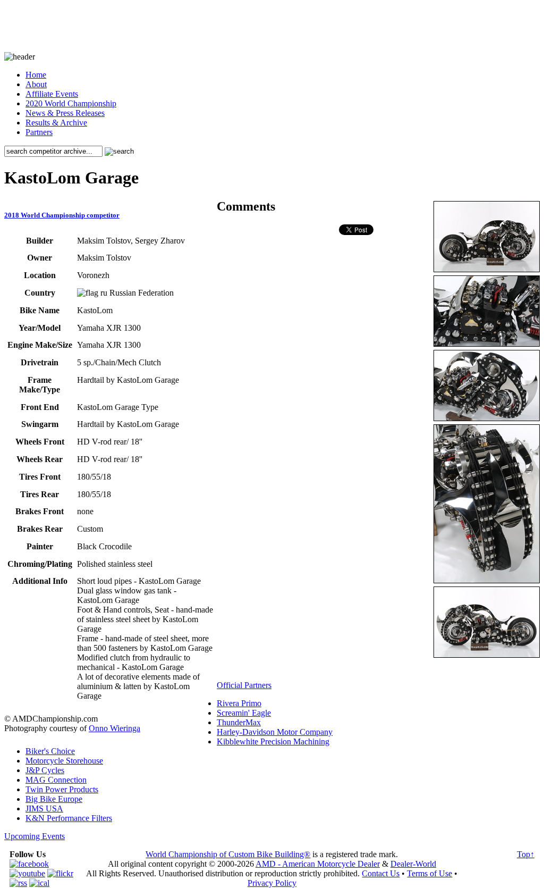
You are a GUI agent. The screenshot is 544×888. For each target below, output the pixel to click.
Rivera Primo (239, 703)
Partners (39, 132)
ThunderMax (239, 722)
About (36, 84)
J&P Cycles (45, 770)
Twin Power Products (62, 789)
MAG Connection (56, 779)
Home (36, 74)
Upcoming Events (34, 836)
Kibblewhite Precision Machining (273, 741)
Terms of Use (429, 873)
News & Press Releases (65, 113)
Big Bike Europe (54, 798)
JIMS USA (44, 808)
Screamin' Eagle (244, 712)
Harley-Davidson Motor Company (275, 731)
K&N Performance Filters (69, 818)
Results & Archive (56, 122)
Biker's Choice (50, 751)
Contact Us (381, 873)
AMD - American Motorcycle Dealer (318, 863)
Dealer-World (413, 863)
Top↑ (525, 854)
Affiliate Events (52, 93)
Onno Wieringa (114, 728)
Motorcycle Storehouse (64, 760)
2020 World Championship (71, 103)
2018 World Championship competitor (62, 215)
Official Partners (244, 685)
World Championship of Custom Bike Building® (228, 854)
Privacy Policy (272, 882)
